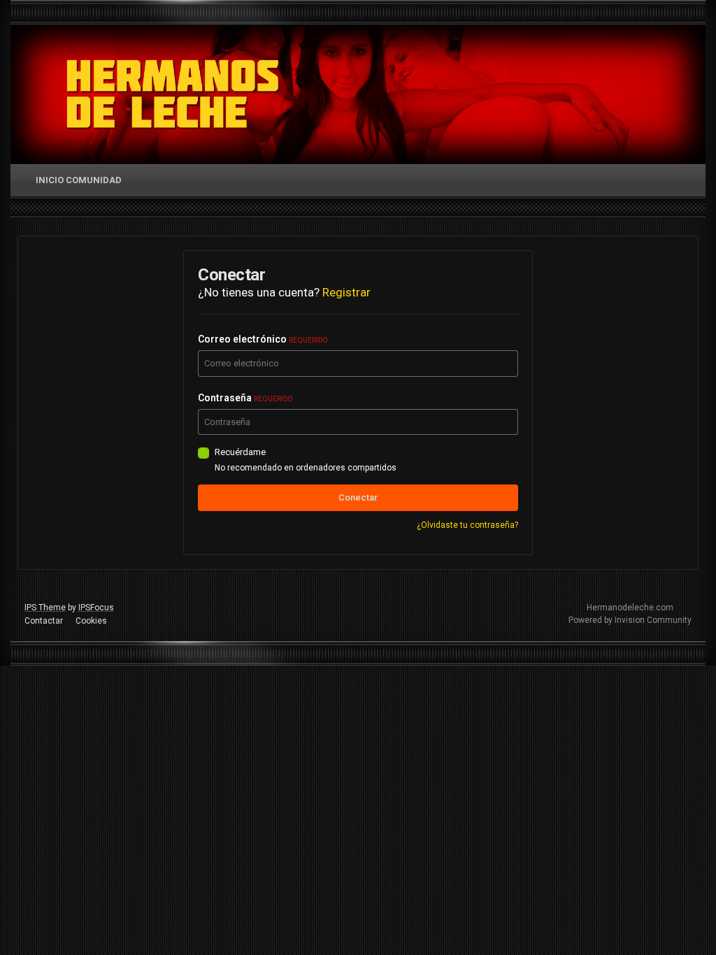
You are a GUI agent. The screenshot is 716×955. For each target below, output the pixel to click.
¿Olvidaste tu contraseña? (467, 525)
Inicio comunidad (79, 180)
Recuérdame (240, 452)
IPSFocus (96, 607)
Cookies (91, 621)
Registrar (346, 292)
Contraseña (245, 397)
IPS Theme (45, 607)
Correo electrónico (262, 339)
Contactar (43, 621)
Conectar (358, 497)
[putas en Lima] (173, 94)
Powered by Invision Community (630, 620)
